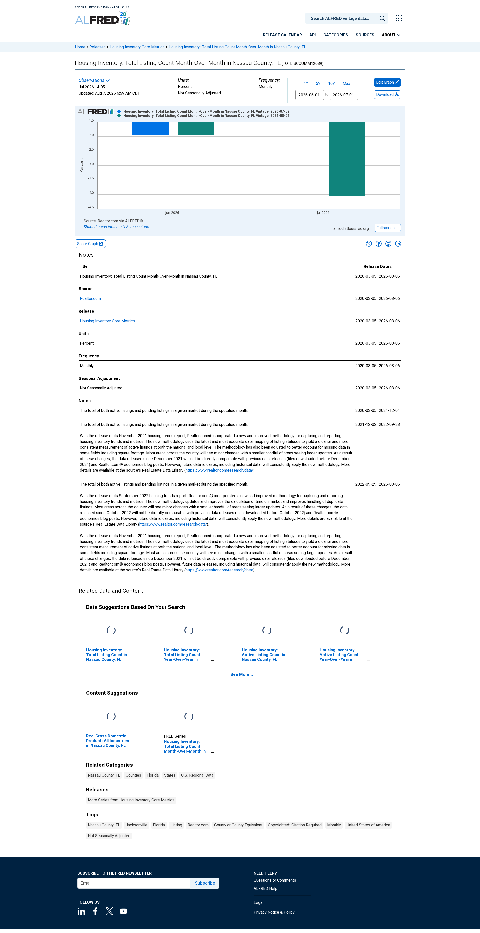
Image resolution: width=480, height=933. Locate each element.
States (170, 775)
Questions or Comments (275, 880)
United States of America (368, 825)
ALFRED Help (266, 888)
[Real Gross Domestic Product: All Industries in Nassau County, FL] (111, 716)
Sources (365, 35)
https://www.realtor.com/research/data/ (219, 470)
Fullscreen (386, 227)
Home (80, 47)
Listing (176, 825)
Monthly (334, 825)
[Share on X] (369, 244)
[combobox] (347, 18)
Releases (98, 47)
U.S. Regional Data (197, 775)
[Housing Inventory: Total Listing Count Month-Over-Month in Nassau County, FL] (189, 716)
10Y (331, 83)
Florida (153, 775)
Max (346, 83)
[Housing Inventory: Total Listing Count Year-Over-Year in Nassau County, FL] (189, 630)
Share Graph (88, 243)
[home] (103, 18)
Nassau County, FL (104, 775)
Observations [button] (92, 80)
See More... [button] (241, 674)
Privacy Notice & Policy (274, 912)
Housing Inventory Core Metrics (137, 47)
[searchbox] (347, 19)
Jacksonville (137, 825)
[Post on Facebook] (379, 244)
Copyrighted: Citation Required (295, 825)
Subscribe (205, 883)
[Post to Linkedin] (398, 244)
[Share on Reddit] (389, 244)
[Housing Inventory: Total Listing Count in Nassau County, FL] (111, 630)
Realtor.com (90, 298)
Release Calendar (282, 35)
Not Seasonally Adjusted (109, 835)
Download (385, 94)
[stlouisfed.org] (102, 6)
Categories (336, 35)
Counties (133, 775)
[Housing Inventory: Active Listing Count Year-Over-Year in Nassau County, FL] (345, 630)
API (313, 35)
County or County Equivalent (238, 825)
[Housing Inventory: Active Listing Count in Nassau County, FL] (267, 630)
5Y (318, 83)
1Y (306, 83)
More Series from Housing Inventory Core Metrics (131, 800)
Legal (259, 902)
